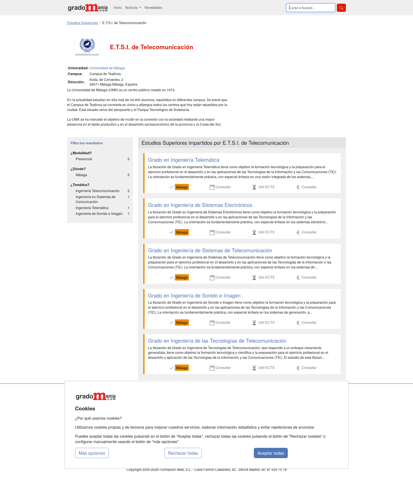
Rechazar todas (183, 453)
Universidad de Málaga (107, 67)
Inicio (118, 7)
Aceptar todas (270, 453)
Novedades (153, 7)
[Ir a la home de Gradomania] (87, 8)
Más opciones (92, 453)
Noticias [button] (132, 7)
